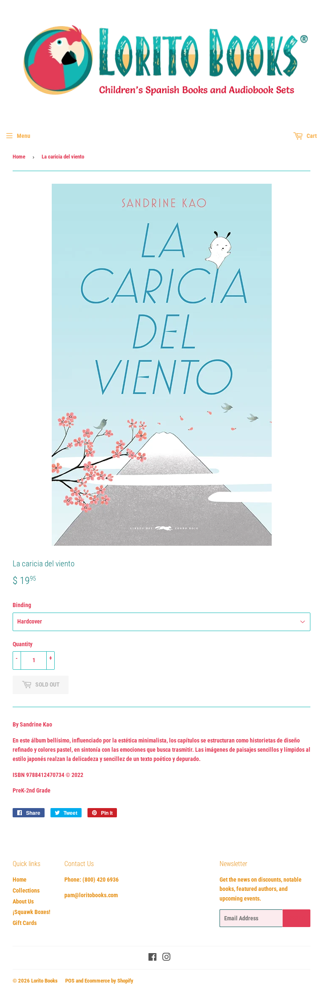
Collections (26, 890)
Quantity (22, 644)
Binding (22, 605)
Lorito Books (44, 981)
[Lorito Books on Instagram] (166, 958)
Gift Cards (25, 922)
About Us (23, 901)
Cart (311, 135)
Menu (23, 135)
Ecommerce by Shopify (109, 981)
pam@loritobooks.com (91, 895)
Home (19, 156)
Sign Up (296, 918)
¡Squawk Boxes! (31, 912)
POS (69, 981)
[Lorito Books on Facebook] (152, 958)
